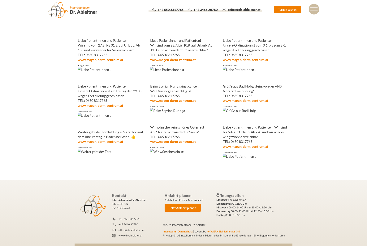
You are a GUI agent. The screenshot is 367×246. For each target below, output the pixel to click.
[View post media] (111, 69)
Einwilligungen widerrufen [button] (269, 235)
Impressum (169, 231)
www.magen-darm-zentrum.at (100, 60)
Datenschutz (185, 231)
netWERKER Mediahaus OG (223, 231)
